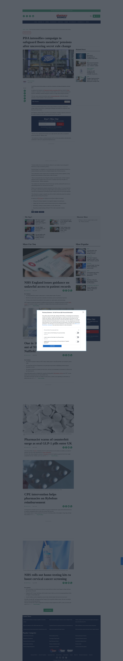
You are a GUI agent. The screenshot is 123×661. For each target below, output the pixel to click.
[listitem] (61, 330)
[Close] (83, 312)
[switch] (77, 333)
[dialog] (61, 330)
